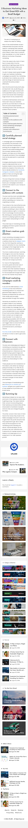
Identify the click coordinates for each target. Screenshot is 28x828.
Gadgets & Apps (8, 712)
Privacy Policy (10, 813)
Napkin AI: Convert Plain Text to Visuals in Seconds (18, 757)
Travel (5, 697)
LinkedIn (11, 172)
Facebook (21, 170)
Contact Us (13, 810)
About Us (7, 810)
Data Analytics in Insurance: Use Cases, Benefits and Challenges (17, 670)
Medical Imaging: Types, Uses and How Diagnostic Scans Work (14, 535)
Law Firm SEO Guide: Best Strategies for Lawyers (11, 551)
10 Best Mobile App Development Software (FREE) (14, 732)
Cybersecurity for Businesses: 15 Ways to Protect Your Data (16, 662)
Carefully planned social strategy (11, 117)
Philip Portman (9, 521)
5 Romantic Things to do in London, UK (13, 701)
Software (6, 728)
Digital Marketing (14, 4)
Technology (12, 728)
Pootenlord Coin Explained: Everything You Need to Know (17, 678)
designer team (20, 241)
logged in (14, 485)
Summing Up (7, 131)
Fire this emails (6, 332)
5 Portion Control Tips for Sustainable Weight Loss (16, 802)
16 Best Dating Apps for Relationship (12, 716)
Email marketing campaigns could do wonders (12, 126)
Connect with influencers (11, 129)
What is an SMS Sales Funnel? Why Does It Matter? (13, 518)
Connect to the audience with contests (12, 120)
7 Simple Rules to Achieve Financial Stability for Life (11, 504)
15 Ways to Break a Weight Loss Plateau (18, 794)
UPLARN (7, 18)
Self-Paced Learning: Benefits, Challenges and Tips (17, 782)
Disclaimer (20, 810)
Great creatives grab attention (12, 123)
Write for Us (18, 813)
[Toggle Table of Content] (22, 114)
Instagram (5, 172)
